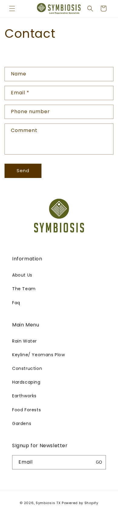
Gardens (21, 423)
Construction (27, 368)
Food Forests (26, 410)
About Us (22, 275)
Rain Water (24, 341)
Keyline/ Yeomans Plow (38, 355)
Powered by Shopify (80, 502)
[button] (12, 8)
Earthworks (24, 396)
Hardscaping (26, 382)
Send (23, 170)
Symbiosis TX (48, 502)
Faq (16, 303)
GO (99, 462)
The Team (24, 289)
